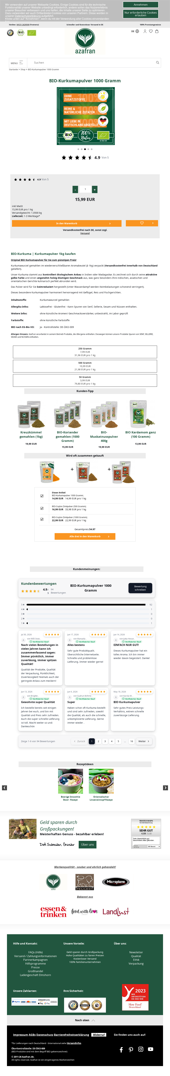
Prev (4, 787)
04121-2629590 (23, 24)
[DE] (137, 32)
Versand (85, 233)
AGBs (32, 1035)
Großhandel (35, 971)
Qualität (136, 956)
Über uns (87, 844)
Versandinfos (74, 1043)
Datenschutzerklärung (28, 16)
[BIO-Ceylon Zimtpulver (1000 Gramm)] (123, 471)
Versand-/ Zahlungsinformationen (35, 956)
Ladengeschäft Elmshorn (35, 975)
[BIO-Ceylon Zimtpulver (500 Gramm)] (86, 471)
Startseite (13, 69)
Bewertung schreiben (140, 588)
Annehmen (141, 4)
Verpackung (136, 963)
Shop (23, 69)
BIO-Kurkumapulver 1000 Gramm (43, 69)
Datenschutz (44, 1035)
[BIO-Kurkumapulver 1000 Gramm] (49, 471)
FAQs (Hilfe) (35, 952)
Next (165, 787)
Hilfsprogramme (35, 963)
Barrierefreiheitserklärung (71, 1035)
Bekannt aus (85, 897)
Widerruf (99, 1035)
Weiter (142, 741)
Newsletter (136, 952)
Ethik (136, 960)
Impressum (20, 1035)
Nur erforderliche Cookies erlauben (141, 14)
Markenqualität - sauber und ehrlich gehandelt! (85, 867)
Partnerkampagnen (35, 960)
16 (131, 741)
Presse (35, 967)
